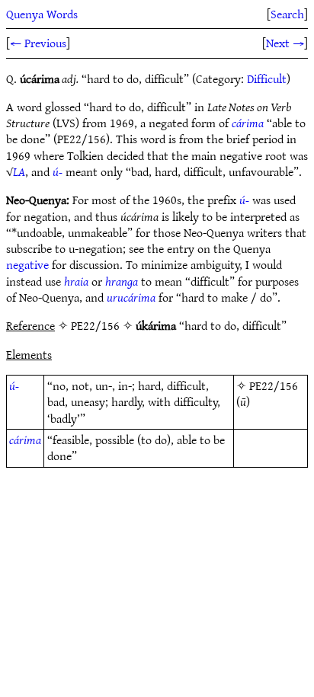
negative (27, 264)
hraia (76, 281)
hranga (121, 281)
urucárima (131, 297)
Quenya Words (42, 13)
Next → (285, 42)
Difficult (267, 78)
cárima (248, 122)
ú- (57, 171)
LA (19, 171)
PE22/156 (273, 385)
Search (287, 13)
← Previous (38, 42)
